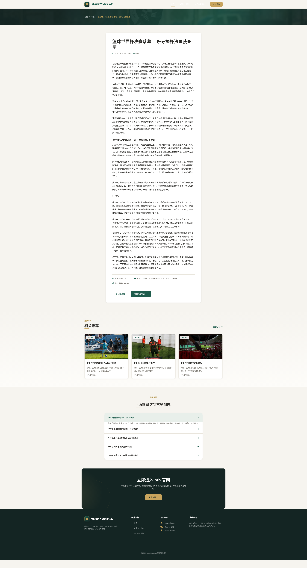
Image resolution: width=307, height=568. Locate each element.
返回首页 (122, 294)
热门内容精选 (200, 4)
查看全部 (216, 327)
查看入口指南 (139, 294)
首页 (172, 4)
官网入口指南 (184, 4)
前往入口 (152, 497)
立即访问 (216, 4)
